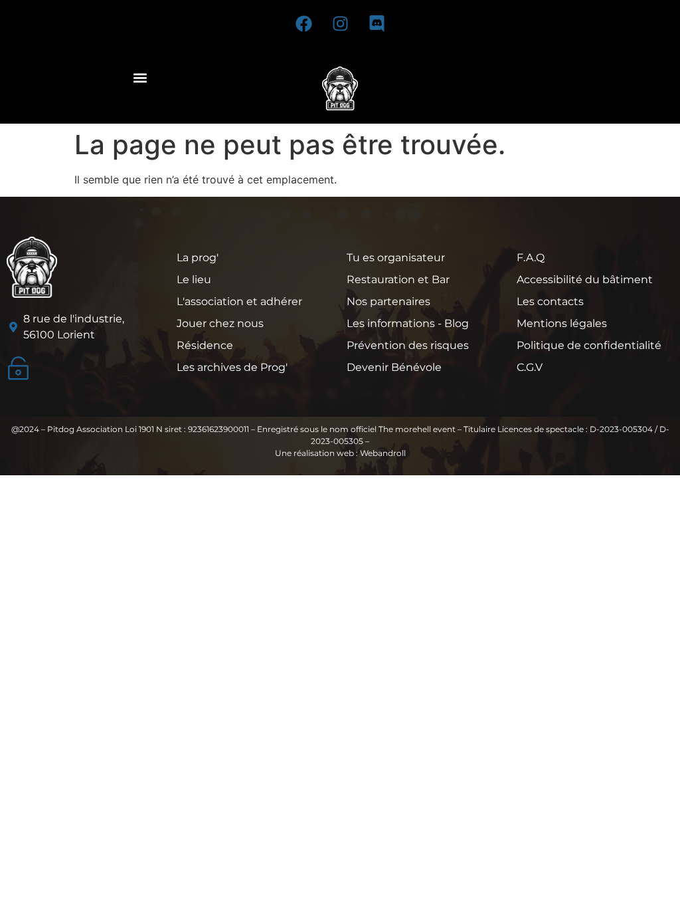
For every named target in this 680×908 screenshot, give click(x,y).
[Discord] (376, 23)
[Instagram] (340, 23)
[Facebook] (303, 23)
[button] (140, 77)
